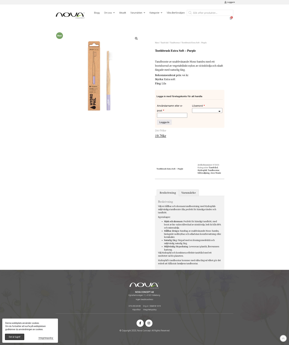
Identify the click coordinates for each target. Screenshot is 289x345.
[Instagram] (148, 323)
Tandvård (164, 42)
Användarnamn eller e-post (170, 108)
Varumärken (136, 13)
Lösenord (198, 105)
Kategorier (154, 13)
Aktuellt (122, 13)
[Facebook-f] (140, 323)
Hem (157, 42)
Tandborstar (175, 42)
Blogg (97, 13)
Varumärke (188, 192)
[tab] (168, 193)
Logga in (164, 122)
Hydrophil (202, 170)
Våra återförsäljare (176, 13)
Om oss (108, 13)
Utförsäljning (204, 173)
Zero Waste (216, 173)
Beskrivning (168, 192)
